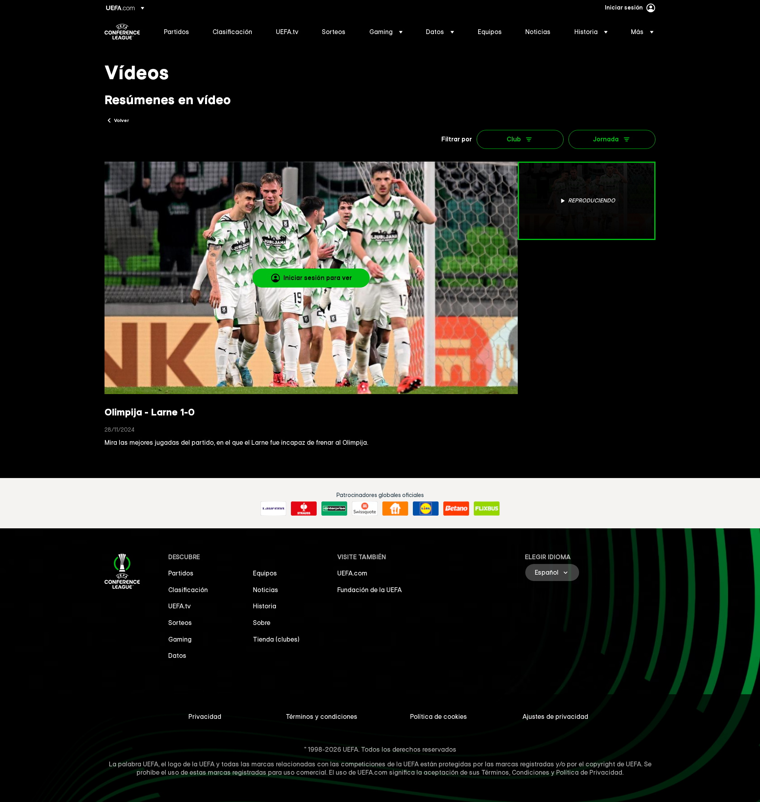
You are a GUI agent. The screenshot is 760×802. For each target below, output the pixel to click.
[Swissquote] (365, 508)
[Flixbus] (487, 508)
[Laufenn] (273, 508)
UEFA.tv (179, 606)
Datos (177, 655)
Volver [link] (121, 120)
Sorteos (180, 622)
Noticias (265, 589)
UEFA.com (352, 573)
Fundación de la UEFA (369, 589)
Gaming (180, 639)
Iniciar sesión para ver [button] (317, 277)
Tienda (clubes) (276, 639)
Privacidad (204, 716)
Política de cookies (438, 716)
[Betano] (456, 508)
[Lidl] (426, 508)
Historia (264, 606)
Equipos (265, 573)
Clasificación (188, 589)
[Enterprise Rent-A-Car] (334, 508)
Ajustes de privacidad (555, 716)
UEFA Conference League (122, 32)
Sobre (261, 622)
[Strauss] (304, 508)
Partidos (181, 573)
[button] (386, 31)
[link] (176, 31)
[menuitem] (178, 31)
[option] (587, 201)
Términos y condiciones (321, 716)
